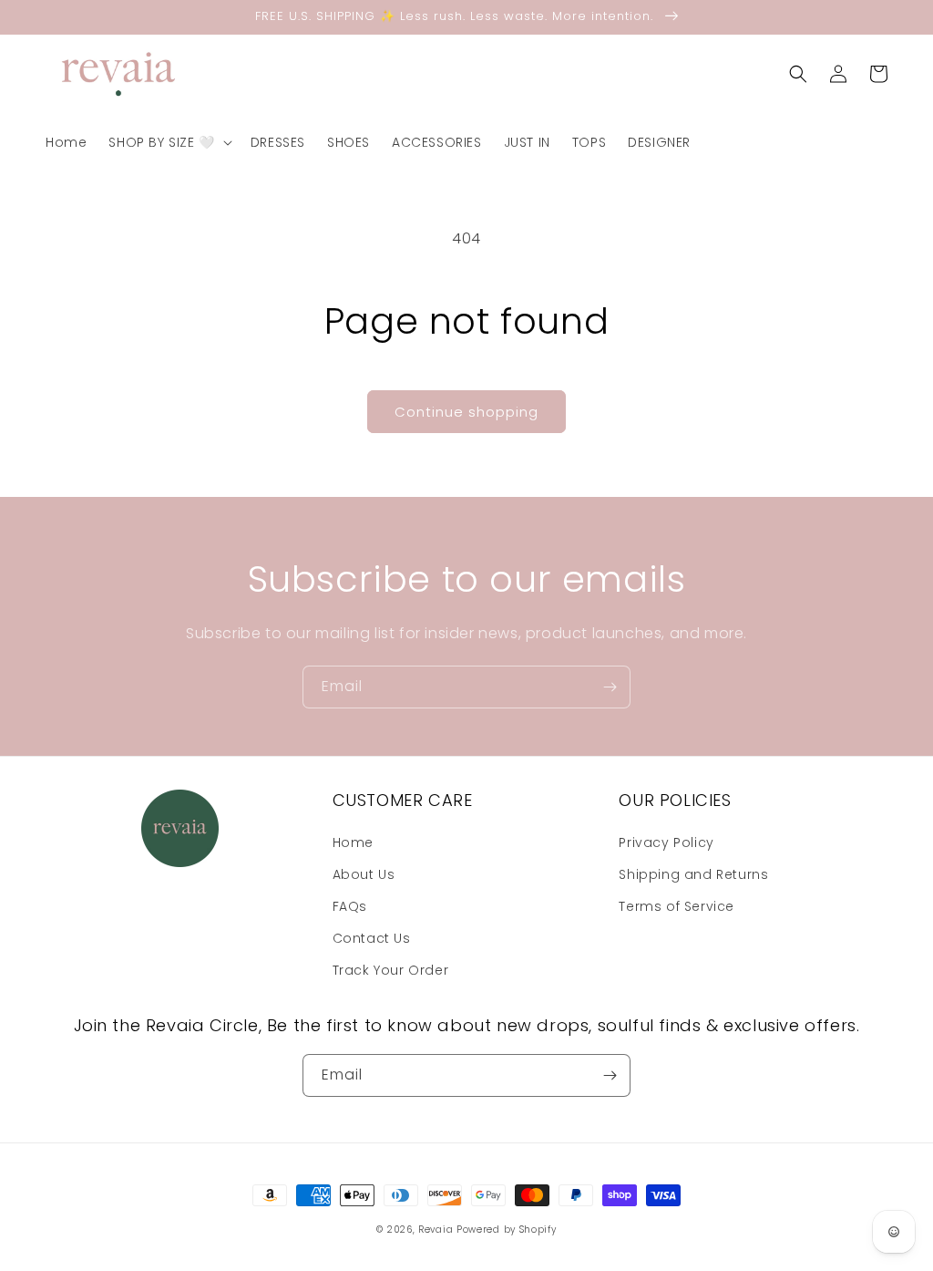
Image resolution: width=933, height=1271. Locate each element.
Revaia (435, 1229)
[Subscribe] (610, 687)
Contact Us (372, 938)
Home (353, 842)
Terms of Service (676, 906)
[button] (168, 142)
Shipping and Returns (693, 874)
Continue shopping (466, 411)
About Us (364, 874)
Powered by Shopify (506, 1229)
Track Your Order (391, 970)
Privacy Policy (666, 842)
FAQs (350, 906)
